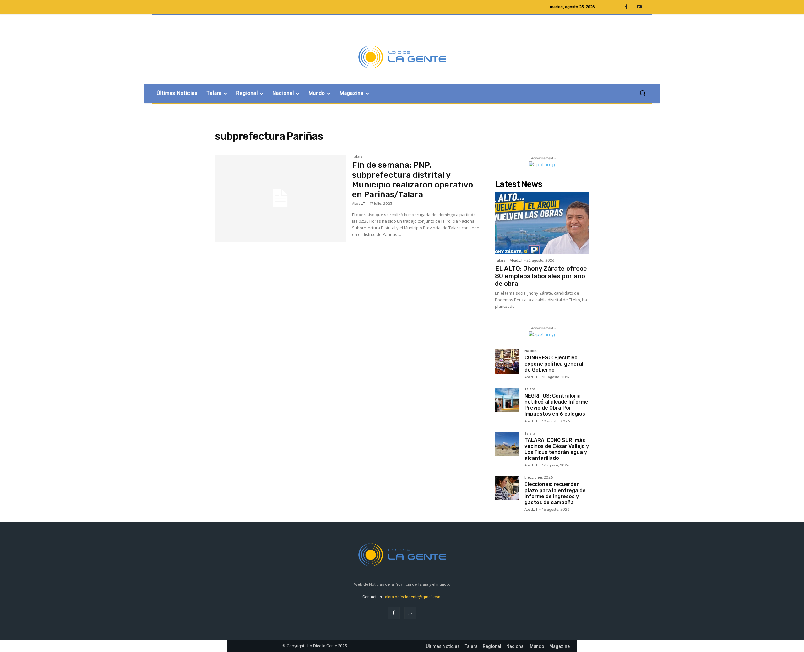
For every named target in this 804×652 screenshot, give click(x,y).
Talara (357, 157)
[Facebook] (394, 613)
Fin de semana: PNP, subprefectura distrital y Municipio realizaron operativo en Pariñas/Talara (412, 179)
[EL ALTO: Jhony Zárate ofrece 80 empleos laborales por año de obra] (542, 223)
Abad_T (358, 204)
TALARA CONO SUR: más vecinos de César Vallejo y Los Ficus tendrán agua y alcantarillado (556, 449)
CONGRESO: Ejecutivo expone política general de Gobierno (553, 363)
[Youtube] (639, 7)
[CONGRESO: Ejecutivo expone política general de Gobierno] (507, 361)
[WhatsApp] (410, 613)
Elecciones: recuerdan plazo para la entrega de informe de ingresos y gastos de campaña (555, 493)
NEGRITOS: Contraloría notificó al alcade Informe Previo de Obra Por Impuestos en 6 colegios (556, 405)
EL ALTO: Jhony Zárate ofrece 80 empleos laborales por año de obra (541, 276)
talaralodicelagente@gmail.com (413, 597)
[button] (642, 93)
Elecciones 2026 (538, 478)
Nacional (532, 351)
